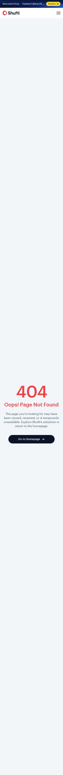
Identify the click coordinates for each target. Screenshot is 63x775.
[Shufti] (11, 13)
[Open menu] (58, 13)
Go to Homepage (29, 439)
